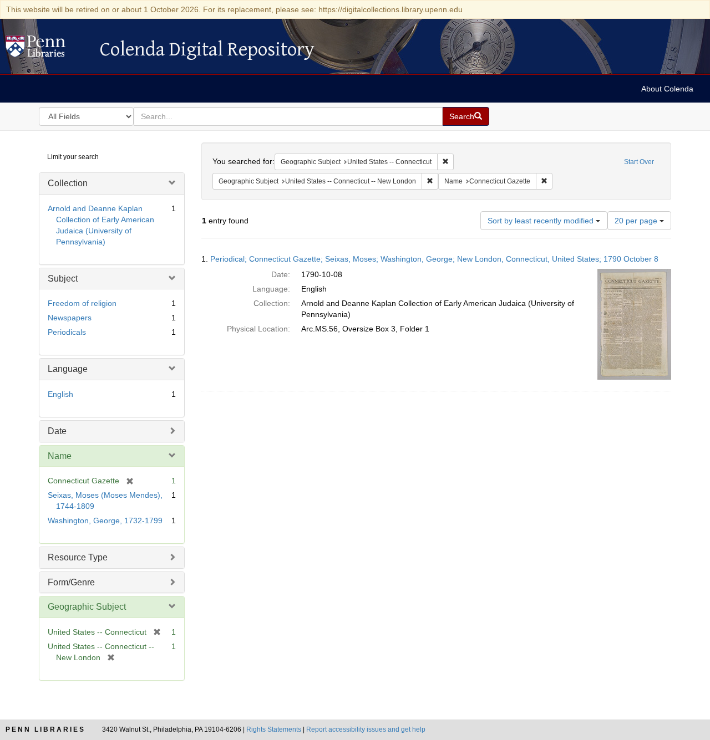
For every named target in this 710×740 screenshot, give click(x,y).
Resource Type (78, 557)
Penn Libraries (45, 729)
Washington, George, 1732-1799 (105, 520)
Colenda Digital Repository (47, 49)
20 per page (637, 220)
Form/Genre (71, 582)
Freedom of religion (82, 303)
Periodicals (67, 332)
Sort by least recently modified (542, 220)
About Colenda (667, 88)
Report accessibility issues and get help (365, 729)
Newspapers (70, 317)
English (60, 394)
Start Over (639, 162)
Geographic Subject (87, 606)
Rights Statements (273, 729)
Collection (68, 183)
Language (68, 369)
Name (60, 456)
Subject (63, 278)
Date (57, 431)
